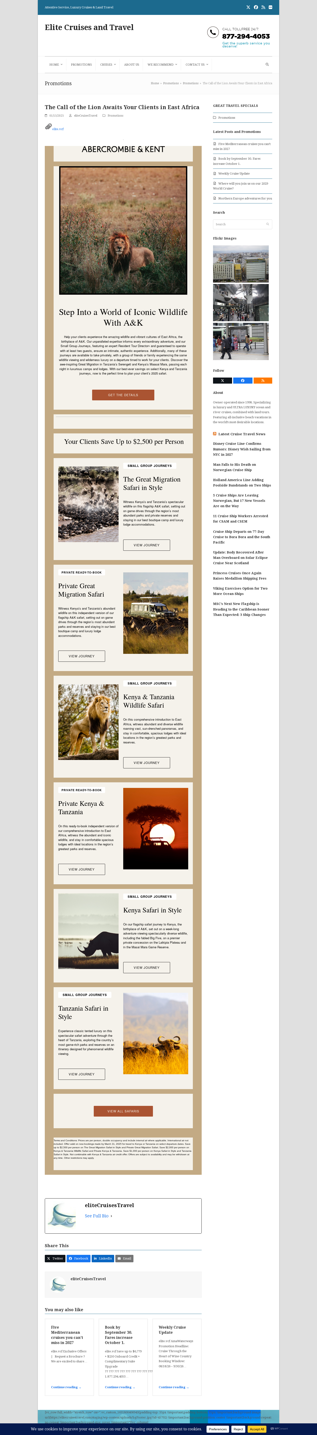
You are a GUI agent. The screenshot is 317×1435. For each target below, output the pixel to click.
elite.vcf (58, 129)
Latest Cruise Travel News (241, 434)
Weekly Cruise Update (234, 173)
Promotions (115, 115)
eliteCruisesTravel (85, 115)
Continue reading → (66, 1387)
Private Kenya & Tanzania (81, 807)
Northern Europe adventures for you (245, 198)
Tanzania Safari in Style (83, 1012)
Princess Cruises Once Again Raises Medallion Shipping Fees (239, 575)
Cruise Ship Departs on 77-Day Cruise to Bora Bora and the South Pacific (241, 537)
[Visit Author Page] (58, 1284)
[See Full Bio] (111, 1215)
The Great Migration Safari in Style (152, 483)
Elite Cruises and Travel (89, 27)
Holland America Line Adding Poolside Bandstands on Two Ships (242, 482)
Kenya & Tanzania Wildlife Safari (148, 700)
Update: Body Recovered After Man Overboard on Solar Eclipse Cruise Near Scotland (240, 557)
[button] (266, 65)
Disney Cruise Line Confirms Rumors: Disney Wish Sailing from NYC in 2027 (242, 449)
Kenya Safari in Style (152, 909)
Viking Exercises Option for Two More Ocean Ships (240, 591)
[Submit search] (267, 224)
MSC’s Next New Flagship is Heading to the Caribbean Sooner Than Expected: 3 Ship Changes (241, 609)
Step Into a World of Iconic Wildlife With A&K (123, 317)
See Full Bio (97, 1215)
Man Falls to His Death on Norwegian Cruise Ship (234, 467)
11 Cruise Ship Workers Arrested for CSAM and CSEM (240, 518)
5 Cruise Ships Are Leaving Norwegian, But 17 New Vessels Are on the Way (239, 500)
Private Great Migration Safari (81, 589)
